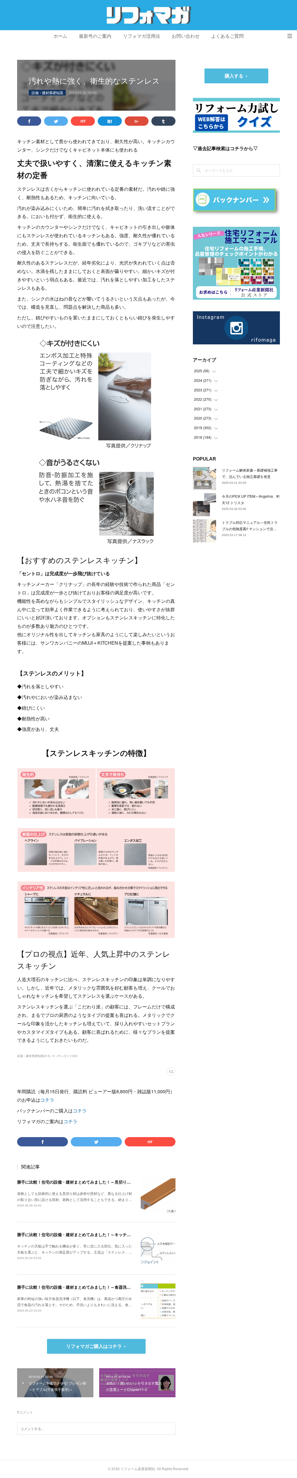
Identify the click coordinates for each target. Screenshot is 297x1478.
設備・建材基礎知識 (47, 92)
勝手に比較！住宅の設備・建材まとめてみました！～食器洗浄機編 (78, 1287)
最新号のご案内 (95, 36)
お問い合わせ (186, 36)
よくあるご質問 (227, 36)
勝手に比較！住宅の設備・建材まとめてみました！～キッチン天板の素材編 (86, 1234)
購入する (234, 75)
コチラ (47, 1099)
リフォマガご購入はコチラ (94, 1346)
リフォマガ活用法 (141, 36)
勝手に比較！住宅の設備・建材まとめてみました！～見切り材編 (76, 1182)
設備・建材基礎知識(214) (33, 1056)
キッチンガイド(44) (64, 1056)
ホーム (60, 36)
